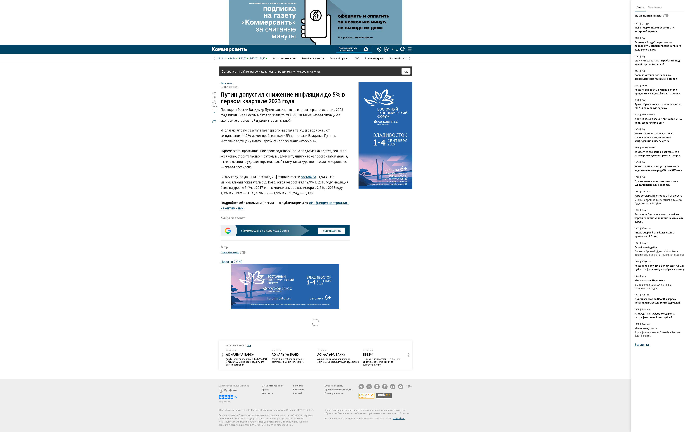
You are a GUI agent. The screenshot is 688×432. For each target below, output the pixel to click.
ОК (406, 71)
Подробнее (399, 418)
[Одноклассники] (385, 386)
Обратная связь (333, 385)
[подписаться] (243, 252)
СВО (357, 58)
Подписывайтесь (331, 230)
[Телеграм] (361, 386)
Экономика (226, 83)
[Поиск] (402, 49)
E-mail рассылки (333, 393)
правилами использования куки (298, 71)
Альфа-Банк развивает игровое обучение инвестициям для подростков (292, 360)
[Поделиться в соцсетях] (214, 121)
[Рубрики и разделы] (409, 49)
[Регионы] (379, 49)
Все (249, 345)
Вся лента (642, 345)
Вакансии (298, 389)
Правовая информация (338, 389)
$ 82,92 (221, 58)
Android (297, 393)
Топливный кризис (374, 58)
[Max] (400, 386)
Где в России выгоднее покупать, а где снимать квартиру (383, 360)
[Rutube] (392, 386)
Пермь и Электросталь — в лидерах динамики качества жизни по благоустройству (336, 361)
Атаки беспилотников (313, 58)
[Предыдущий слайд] (222, 355)
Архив (265, 389)
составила (308, 177)
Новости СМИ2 (231, 261)
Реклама (298, 385)
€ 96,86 (232, 58)
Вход (395, 49)
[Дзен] (377, 386)
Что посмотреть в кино (285, 58)
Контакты (267, 393)
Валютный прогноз (340, 58)
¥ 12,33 (243, 58)
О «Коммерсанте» (272, 385)
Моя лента (655, 7)
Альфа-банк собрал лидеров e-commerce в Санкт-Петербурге (242, 360)
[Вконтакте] (369, 386)
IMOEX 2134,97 (257, 58)
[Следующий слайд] (408, 355)
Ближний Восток (398, 58)
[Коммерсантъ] (229, 49)
